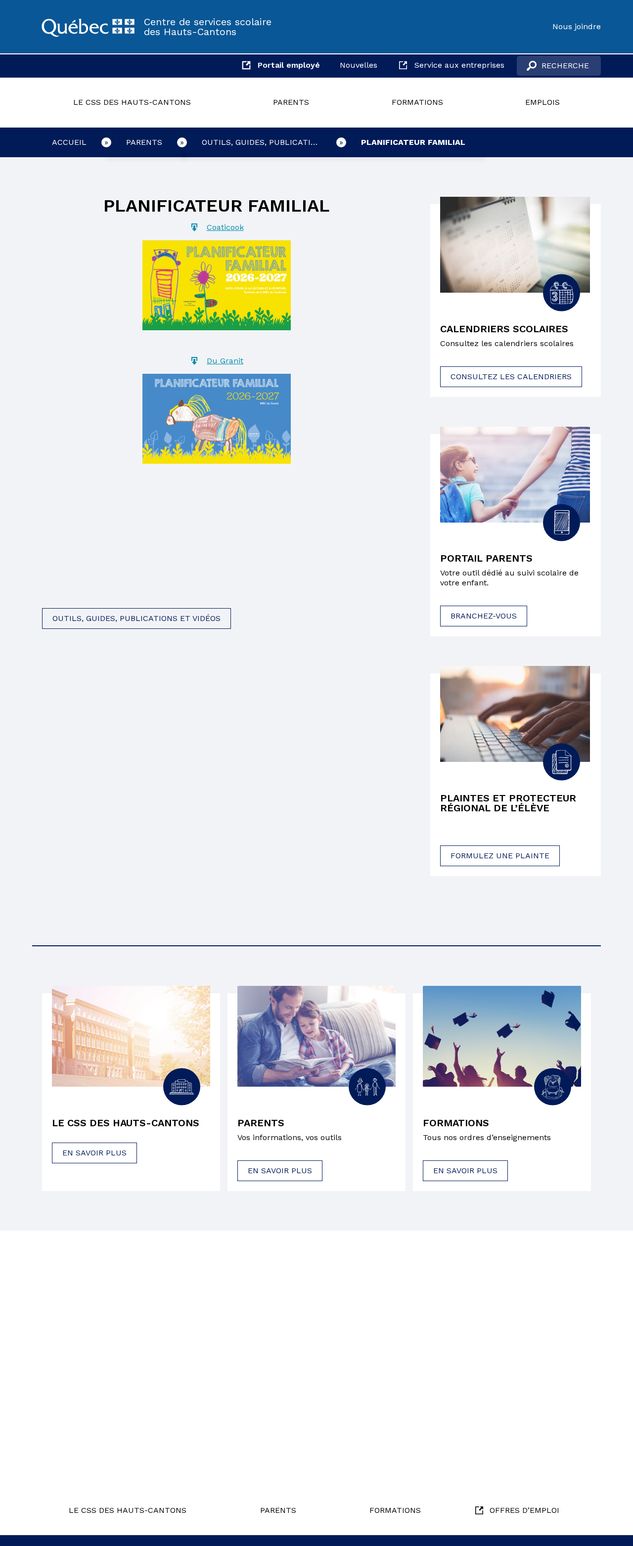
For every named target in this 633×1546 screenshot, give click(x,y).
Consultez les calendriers (511, 376)
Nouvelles (358, 65)
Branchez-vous (484, 615)
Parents (291, 102)
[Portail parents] (515, 475)
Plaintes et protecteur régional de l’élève (508, 803)
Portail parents (486, 558)
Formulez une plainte (500, 855)
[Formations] (502, 1036)
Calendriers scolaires (504, 329)
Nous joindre (576, 26)
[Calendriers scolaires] (515, 245)
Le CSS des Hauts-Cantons (132, 102)
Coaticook (225, 227)
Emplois (542, 102)
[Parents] (316, 1036)
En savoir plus (94, 1152)
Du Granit (225, 360)
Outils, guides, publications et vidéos (271, 142)
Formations (417, 102)
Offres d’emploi (524, 1510)
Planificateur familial (413, 142)
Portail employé (289, 65)
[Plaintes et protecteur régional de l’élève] (515, 714)
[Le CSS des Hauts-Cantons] (88, 27)
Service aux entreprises (459, 65)
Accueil (69, 142)
